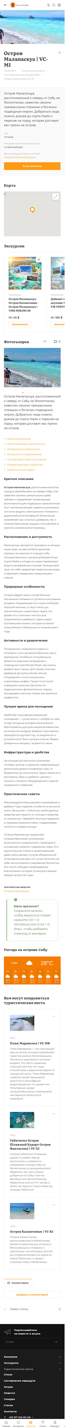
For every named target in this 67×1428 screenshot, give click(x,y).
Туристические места (18, 1369)
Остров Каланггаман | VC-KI (31, 1231)
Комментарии (20, 1282)
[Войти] (59, 5)
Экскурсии (11, 1362)
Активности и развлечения (24, 454)
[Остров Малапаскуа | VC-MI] (33, 367)
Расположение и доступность (26, 443)
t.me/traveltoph (13, 147)
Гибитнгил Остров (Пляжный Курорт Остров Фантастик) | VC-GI (30, 1144)
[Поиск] (53, 5)
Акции (8, 1386)
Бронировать (20, 324)
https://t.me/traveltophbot (19, 157)
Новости (9, 1393)
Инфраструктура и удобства (25, 464)
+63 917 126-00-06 (19, 1417)
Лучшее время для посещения (26, 459)
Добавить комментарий (32, 1294)
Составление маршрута (19, 1380)
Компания (10, 1356)
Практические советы (21, 469)
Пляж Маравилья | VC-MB (30, 1043)
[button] (32, 210)
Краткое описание (19, 438)
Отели (8, 1374)
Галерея (9, 1399)
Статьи (8, 1405)
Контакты (10, 1411)
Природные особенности (23, 449)
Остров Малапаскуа (16, 891)
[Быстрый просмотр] (38, 259)
